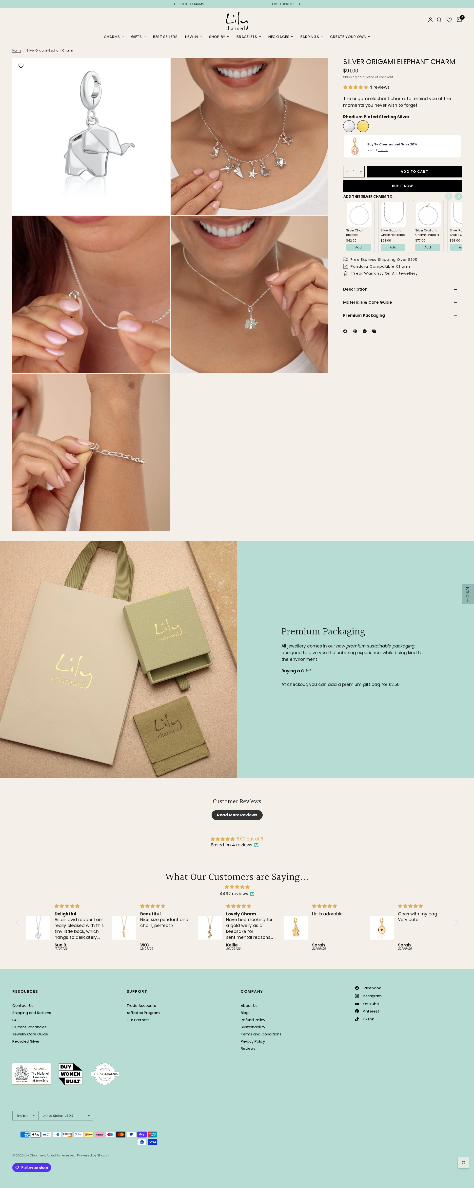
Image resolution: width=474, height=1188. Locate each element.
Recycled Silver (26, 1041)
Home (16, 50)
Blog (245, 1012)
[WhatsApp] (366, 331)
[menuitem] (113, 37)
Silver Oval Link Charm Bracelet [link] (427, 232)
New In (191, 36)
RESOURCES (25, 991)
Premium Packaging (364, 315)
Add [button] (358, 247)
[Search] (439, 20)
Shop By (217, 36)
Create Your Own (348, 36)
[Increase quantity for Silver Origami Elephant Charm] (360, 171)
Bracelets (247, 36)
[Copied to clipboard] (375, 331)
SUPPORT (137, 991)
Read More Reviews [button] (237, 815)
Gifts (136, 36)
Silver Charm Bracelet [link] (356, 232)
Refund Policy (253, 1019)
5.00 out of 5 (250, 839)
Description (355, 289)
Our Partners (138, 1019)
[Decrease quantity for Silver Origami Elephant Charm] (347, 171)
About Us (249, 1005)
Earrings (309, 36)
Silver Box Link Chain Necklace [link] (393, 232)
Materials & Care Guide (367, 302)
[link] (359, 214)
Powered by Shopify (93, 1155)
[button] (356, 87)
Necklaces (279, 36)
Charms (112, 36)
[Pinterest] (356, 331)
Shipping (350, 77)
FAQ (16, 1019)
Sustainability (253, 1027)
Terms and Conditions (261, 1034)
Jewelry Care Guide (30, 1034)
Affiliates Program (143, 1012)
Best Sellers (165, 36)
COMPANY (252, 991)
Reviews (248, 1048)
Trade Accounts (141, 1005)
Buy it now (402, 185)
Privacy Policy (253, 1041)
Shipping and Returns (31, 1012)
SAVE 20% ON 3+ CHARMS (259, 4)
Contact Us (23, 1005)
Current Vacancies (29, 1027)
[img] (237, 886)
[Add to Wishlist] (21, 66)
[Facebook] (346, 331)
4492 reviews (234, 894)
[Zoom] (159, 68)
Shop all (377, 150)
